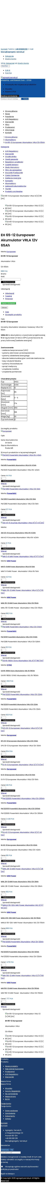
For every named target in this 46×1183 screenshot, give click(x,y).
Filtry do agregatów (13, 170)
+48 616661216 (21, 49)
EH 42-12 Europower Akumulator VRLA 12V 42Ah (19, 845)
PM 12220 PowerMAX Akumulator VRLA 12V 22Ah (19, 704)
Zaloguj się (9, 56)
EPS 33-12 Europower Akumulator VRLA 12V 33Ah (19, 741)
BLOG (7, 1099)
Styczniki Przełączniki (14, 172)
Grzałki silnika (10, 156)
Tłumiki (8, 189)
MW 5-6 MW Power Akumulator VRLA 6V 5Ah (18, 567)
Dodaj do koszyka (8, 282)
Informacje (9, 130)
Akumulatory (10, 183)
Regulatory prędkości (14, 162)
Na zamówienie (11, 1094)
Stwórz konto (10, 59)
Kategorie (5, 147)
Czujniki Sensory (11, 164)
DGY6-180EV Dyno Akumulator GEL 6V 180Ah (18, 671)
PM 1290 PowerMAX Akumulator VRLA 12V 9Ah (18, 499)
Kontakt (4, 49)
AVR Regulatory (11, 119)
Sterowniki (9, 122)
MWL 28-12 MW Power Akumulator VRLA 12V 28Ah (20, 882)
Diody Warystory (12, 167)
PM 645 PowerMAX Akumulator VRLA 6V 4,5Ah (18, 465)
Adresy (8, 1119)
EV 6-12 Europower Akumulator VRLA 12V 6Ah (18, 775)
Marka (4, 251)
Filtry (7, 124)
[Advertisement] (23, 24)
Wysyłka (8, 1088)
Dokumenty (10, 1116)
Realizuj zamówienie (10, 96)
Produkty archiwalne (13, 191)
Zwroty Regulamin (12, 1091)
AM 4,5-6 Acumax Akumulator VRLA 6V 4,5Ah (18, 533)
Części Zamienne (12, 175)
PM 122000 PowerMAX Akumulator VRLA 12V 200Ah (20, 809)
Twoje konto (6, 1103)
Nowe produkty (11, 1066)
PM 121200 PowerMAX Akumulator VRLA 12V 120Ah (20, 952)
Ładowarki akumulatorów (15, 186)
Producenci (10, 127)
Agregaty (9, 181)
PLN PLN (8, 73)
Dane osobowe (11, 1110)
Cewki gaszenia (11, 159)
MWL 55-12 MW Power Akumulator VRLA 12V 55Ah (20, 603)
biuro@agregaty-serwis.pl (12, 52)
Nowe (7, 114)
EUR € (7, 70)
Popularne (9, 116)
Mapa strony (10, 1096)
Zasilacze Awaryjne (13, 178)
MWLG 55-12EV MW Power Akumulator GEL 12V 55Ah (21, 918)
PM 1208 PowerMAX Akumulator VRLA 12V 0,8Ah (19, 637)
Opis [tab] (7, 312)
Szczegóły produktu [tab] (13, 314)
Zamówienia (10, 1113)
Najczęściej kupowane (14, 1069)
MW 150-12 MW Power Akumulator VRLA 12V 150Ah (20, 988)
